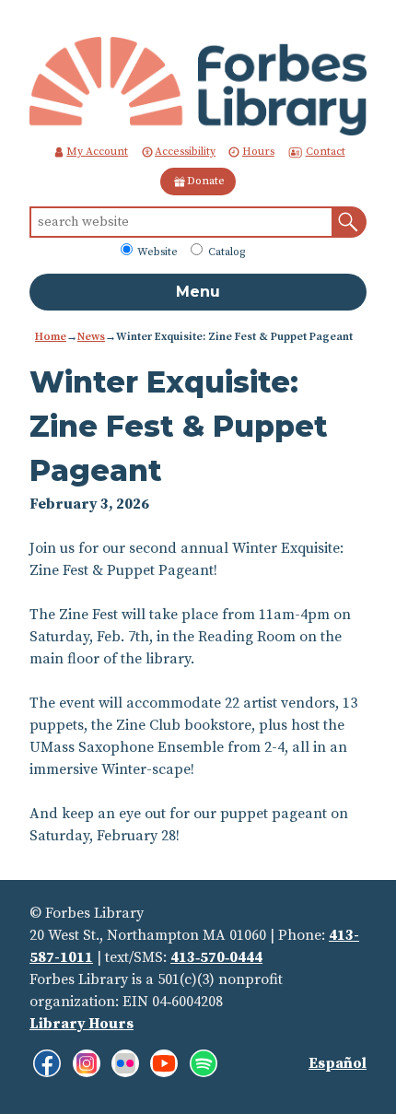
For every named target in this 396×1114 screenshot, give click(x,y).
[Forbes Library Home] (198, 85)
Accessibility (185, 151)
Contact (325, 151)
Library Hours (81, 1023)
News (91, 337)
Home (50, 337)
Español (338, 1063)
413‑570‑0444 (216, 957)
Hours (258, 151)
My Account (97, 151)
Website (156, 252)
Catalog (225, 252)
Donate (206, 181)
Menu (198, 291)
